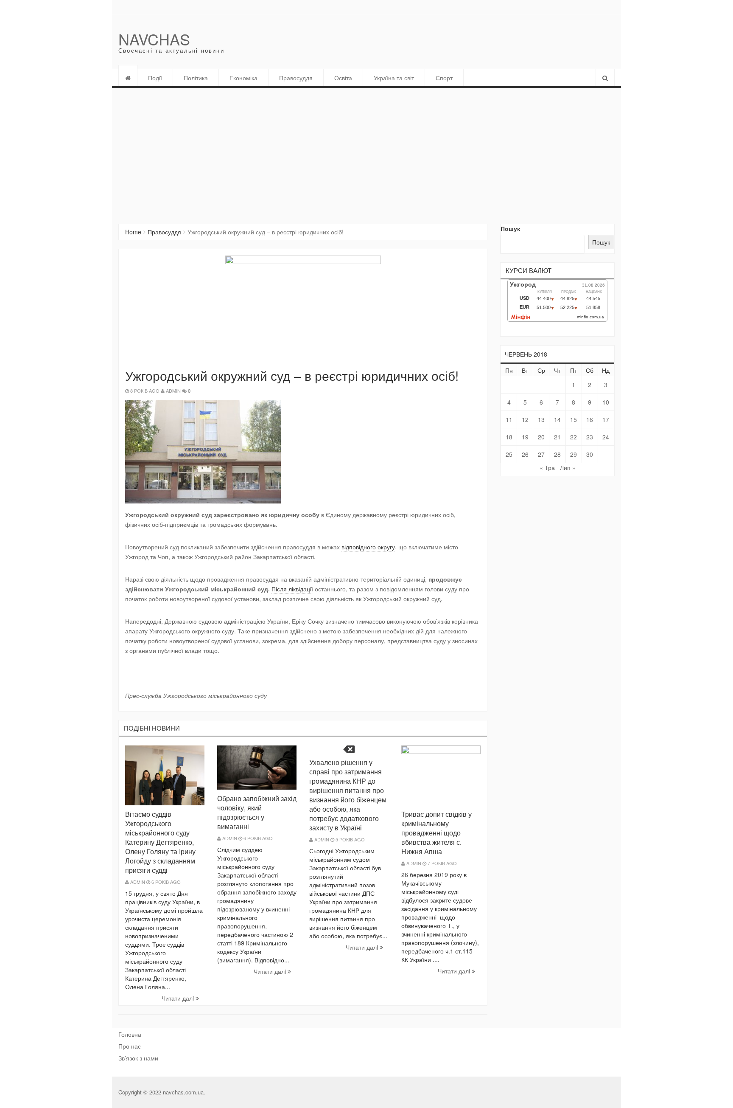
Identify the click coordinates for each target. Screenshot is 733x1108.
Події (155, 77)
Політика (196, 77)
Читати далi (179, 998)
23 (589, 437)
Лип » (568, 467)
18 (509, 437)
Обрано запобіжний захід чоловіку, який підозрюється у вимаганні (257, 812)
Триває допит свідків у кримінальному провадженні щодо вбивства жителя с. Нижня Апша (436, 832)
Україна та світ (394, 77)
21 (557, 437)
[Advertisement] (366, 151)
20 (541, 437)
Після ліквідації (292, 589)
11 (509, 419)
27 (541, 454)
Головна (129, 1034)
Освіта (343, 77)
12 (525, 419)
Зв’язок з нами (138, 1058)
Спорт (444, 77)
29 (573, 454)
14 (557, 419)
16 (589, 419)
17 (605, 419)
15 (573, 419)
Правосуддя (296, 77)
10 (605, 402)
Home (133, 232)
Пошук (510, 228)
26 (525, 454)
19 (525, 437)
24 (605, 437)
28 (557, 454)
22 (573, 437)
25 (509, 454)
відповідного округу (368, 547)
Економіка (243, 77)
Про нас (129, 1046)
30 (589, 454)
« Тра (547, 467)
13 (541, 419)
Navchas (154, 39)
